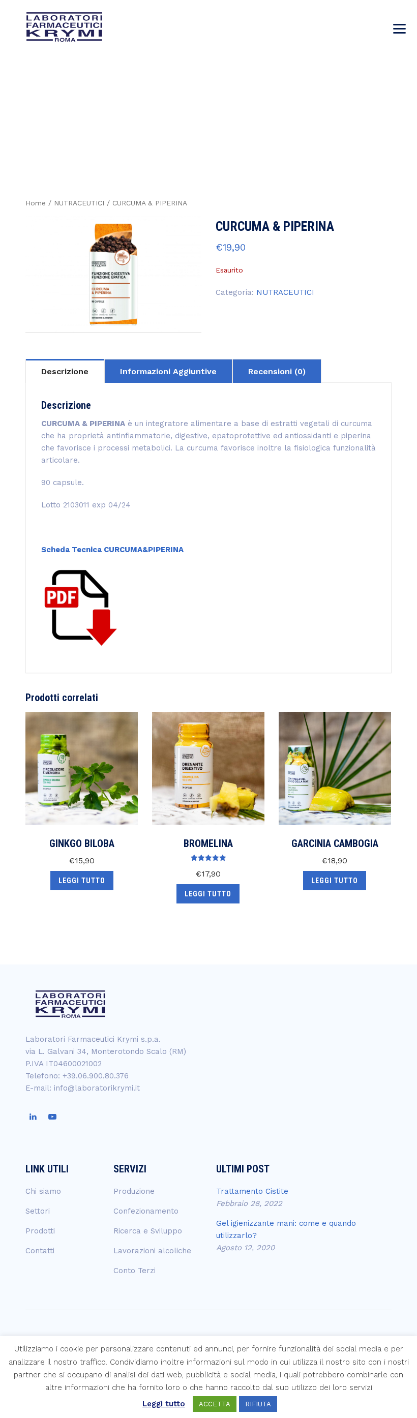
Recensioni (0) (277, 371)
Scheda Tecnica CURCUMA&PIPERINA (112, 549)
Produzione (134, 1191)
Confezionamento (145, 1211)
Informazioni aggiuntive (168, 371)
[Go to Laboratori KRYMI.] (262, 98)
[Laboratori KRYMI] (64, 26)
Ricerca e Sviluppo (147, 1230)
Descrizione (64, 371)
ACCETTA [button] (214, 1404)
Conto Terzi (134, 1270)
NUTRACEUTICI (79, 203)
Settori (37, 1211)
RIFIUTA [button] (258, 1404)
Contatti (39, 1250)
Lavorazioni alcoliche (152, 1250)
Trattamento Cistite (252, 1191)
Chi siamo (43, 1191)
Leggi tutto (81, 881)
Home (35, 203)
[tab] (64, 370)
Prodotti (40, 1230)
